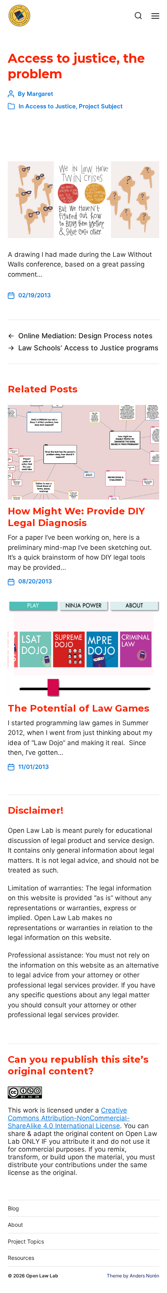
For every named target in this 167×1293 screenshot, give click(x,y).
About (15, 1224)
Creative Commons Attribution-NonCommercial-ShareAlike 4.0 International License (69, 1118)
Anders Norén (144, 1276)
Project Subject (101, 106)
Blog (13, 1208)
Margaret (40, 93)
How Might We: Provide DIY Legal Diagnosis (76, 516)
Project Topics (26, 1241)
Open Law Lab (42, 1276)
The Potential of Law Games (78, 708)
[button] (138, 15)
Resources (21, 1257)
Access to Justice (50, 106)
